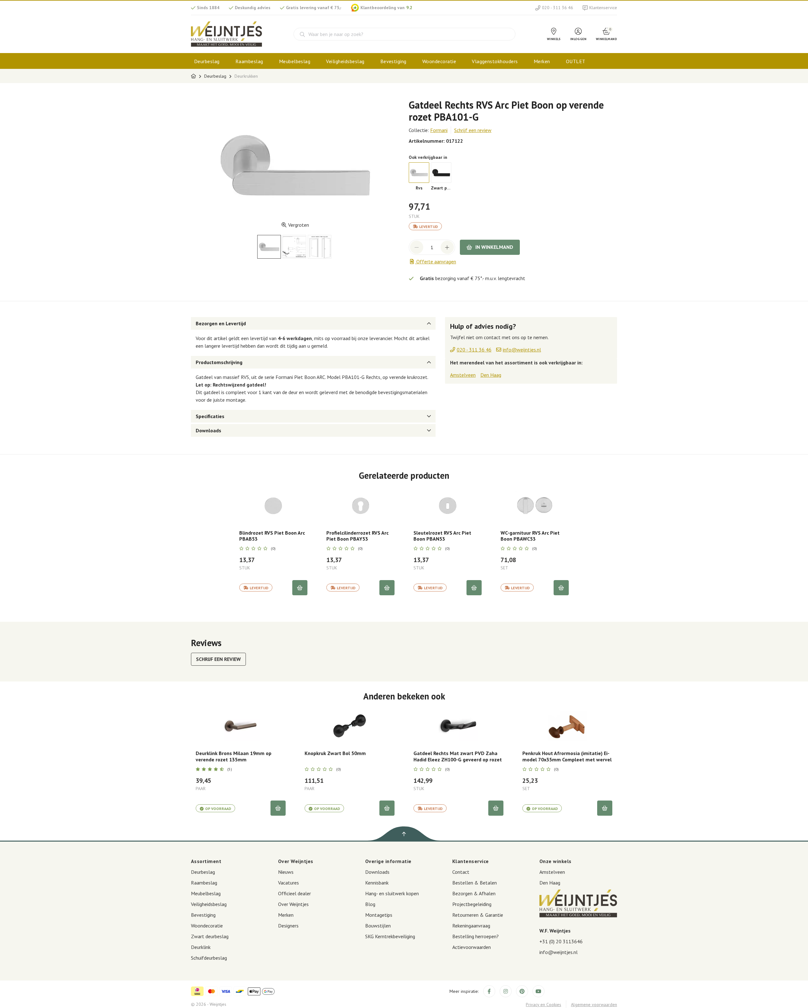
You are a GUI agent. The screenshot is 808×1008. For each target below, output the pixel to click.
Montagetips (378, 915)
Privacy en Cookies (543, 1004)
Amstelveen (463, 375)
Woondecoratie (439, 61)
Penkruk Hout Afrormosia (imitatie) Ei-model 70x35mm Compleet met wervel (567, 756)
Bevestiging (393, 61)
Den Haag (490, 375)
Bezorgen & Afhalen (474, 893)
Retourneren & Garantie (477, 915)
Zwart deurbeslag (210, 936)
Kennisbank (377, 882)
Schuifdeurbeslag (209, 958)
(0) (273, 548)
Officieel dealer (294, 893)
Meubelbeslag (295, 61)
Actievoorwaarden (471, 947)
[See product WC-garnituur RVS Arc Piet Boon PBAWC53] (534, 505)
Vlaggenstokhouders (495, 61)
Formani (439, 130)
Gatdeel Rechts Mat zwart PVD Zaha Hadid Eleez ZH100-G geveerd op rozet (457, 756)
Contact (460, 872)
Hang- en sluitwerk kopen (392, 893)
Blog (370, 904)
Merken (542, 61)
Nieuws (286, 872)
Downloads (208, 430)
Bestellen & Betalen (474, 882)
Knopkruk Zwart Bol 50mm (335, 753)
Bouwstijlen (378, 925)
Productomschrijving (219, 362)
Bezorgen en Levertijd (221, 323)
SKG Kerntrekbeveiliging (390, 936)
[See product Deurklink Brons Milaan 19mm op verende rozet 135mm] (240, 726)
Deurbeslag (207, 61)
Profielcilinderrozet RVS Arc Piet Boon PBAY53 (357, 536)
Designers (288, 925)
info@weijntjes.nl (558, 952)
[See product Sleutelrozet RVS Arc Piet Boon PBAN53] (447, 505)
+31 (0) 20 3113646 (561, 941)
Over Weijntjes (293, 904)
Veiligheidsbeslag (345, 61)
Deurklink (201, 947)
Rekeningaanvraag (471, 925)
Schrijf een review (472, 130)
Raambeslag (249, 61)
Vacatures (288, 882)
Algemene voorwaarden (594, 1004)
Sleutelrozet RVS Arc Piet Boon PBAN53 (442, 536)
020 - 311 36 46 (557, 7)
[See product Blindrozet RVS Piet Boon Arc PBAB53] (273, 505)
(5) (229, 769)
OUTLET (575, 61)
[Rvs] (419, 172)
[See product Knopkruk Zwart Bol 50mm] (349, 726)
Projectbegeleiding (471, 904)
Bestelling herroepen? (475, 936)
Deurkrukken (246, 76)
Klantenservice (603, 7)
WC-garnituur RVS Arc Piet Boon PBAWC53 (530, 536)
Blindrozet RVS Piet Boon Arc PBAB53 (272, 536)
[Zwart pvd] (441, 172)
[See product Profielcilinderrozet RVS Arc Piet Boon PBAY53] (360, 505)
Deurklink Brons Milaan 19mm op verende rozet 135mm (233, 756)
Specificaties (210, 416)
